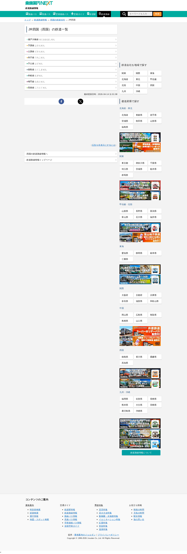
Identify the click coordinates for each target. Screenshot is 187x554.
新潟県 (153, 211)
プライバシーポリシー (108, 535)
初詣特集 (103, 526)
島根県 (125, 321)
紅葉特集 (103, 523)
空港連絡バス (62, 14)
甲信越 (153, 79)
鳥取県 (153, 315)
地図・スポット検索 (39, 519)
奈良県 (125, 301)
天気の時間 (139, 513)
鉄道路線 (105, 14)
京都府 (139, 295)
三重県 (125, 259)
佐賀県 (139, 399)
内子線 (36, 57)
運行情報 (34, 516)
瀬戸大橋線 (41, 39)
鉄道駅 (93, 14)
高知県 (125, 363)
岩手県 (153, 115)
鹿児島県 (126, 411)
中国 (138, 85)
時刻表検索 (35, 509)
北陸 (124, 85)
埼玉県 (125, 169)
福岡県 (125, 399)
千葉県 (153, 163)
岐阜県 (153, 253)
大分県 (139, 405)
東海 (152, 73)
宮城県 (125, 121)
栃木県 (153, 169)
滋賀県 (139, 301)
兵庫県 (153, 295)
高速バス (46, 14)
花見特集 (103, 509)
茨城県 (139, 169)
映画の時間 (139, 509)
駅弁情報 (138, 516)
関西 (138, 73)
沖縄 (138, 91)
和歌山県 (154, 301)
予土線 (35, 63)
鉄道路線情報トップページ (39, 160)
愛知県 (125, 253)
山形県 (153, 121)
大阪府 (125, 295)
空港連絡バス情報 (72, 523)
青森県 (139, 115)
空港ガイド (79, 14)
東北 (138, 79)
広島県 (139, 315)
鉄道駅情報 (69, 509)
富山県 (125, 217)
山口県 (139, 321)
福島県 (125, 127)
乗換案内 (29, 505)
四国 (152, 85)
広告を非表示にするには (103, 145)
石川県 (139, 217)
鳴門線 (36, 81)
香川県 (139, 357)
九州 (124, 91)
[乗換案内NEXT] (40, 4)
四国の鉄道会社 (57, 20)
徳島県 (125, 357)
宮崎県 (153, 405)
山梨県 (125, 211)
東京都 (125, 163)
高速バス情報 (70, 519)
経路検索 (34, 513)
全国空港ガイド (71, 526)
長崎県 (153, 399)
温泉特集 (103, 529)
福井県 (153, 217)
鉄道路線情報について (141, 452)
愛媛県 (153, 357)
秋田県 (139, 121)
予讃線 (36, 45)
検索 (157, 14)
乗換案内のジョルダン (85, 535)
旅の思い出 (139, 519)
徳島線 (37, 69)
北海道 (125, 79)
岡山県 (125, 315)
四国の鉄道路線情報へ (37, 154)
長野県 (139, 211)
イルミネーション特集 (109, 519)
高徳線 (37, 87)
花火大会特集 (105, 513)
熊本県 (125, 405)
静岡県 (139, 253)
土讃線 (36, 51)
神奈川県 (140, 163)
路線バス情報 (70, 516)
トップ (27, 20)
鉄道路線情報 (31, 8)
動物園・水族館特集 (108, 516)
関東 (124, 73)
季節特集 (99, 505)
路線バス (32, 14)
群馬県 (125, 175)
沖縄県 (139, 411)
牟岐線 (35, 75)
